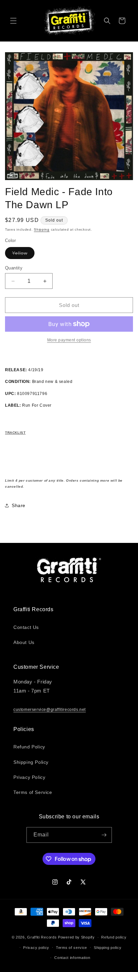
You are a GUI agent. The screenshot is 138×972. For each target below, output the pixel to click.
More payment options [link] (69, 340)
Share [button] (18, 505)
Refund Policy (29, 746)
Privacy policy (36, 948)
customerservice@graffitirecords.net (49, 709)
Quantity (13, 267)
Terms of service (71, 948)
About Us (23, 642)
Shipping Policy (31, 762)
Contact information (72, 958)
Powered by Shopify (76, 937)
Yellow (23, 254)
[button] (13, 20)
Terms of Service (32, 792)
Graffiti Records (42, 937)
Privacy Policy (29, 777)
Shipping (42, 229)
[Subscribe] (104, 835)
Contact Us (26, 627)
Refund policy (113, 937)
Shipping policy (108, 948)
